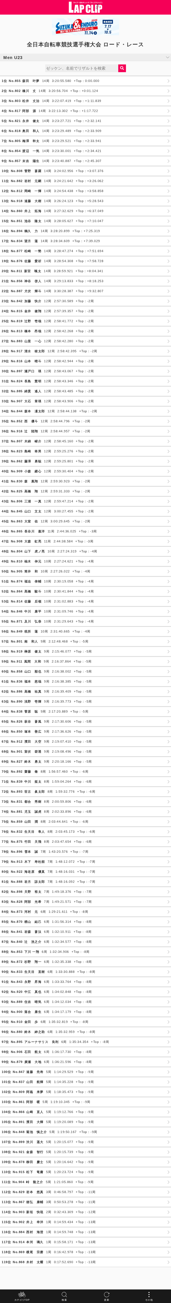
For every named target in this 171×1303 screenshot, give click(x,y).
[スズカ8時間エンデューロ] (85, 27)
